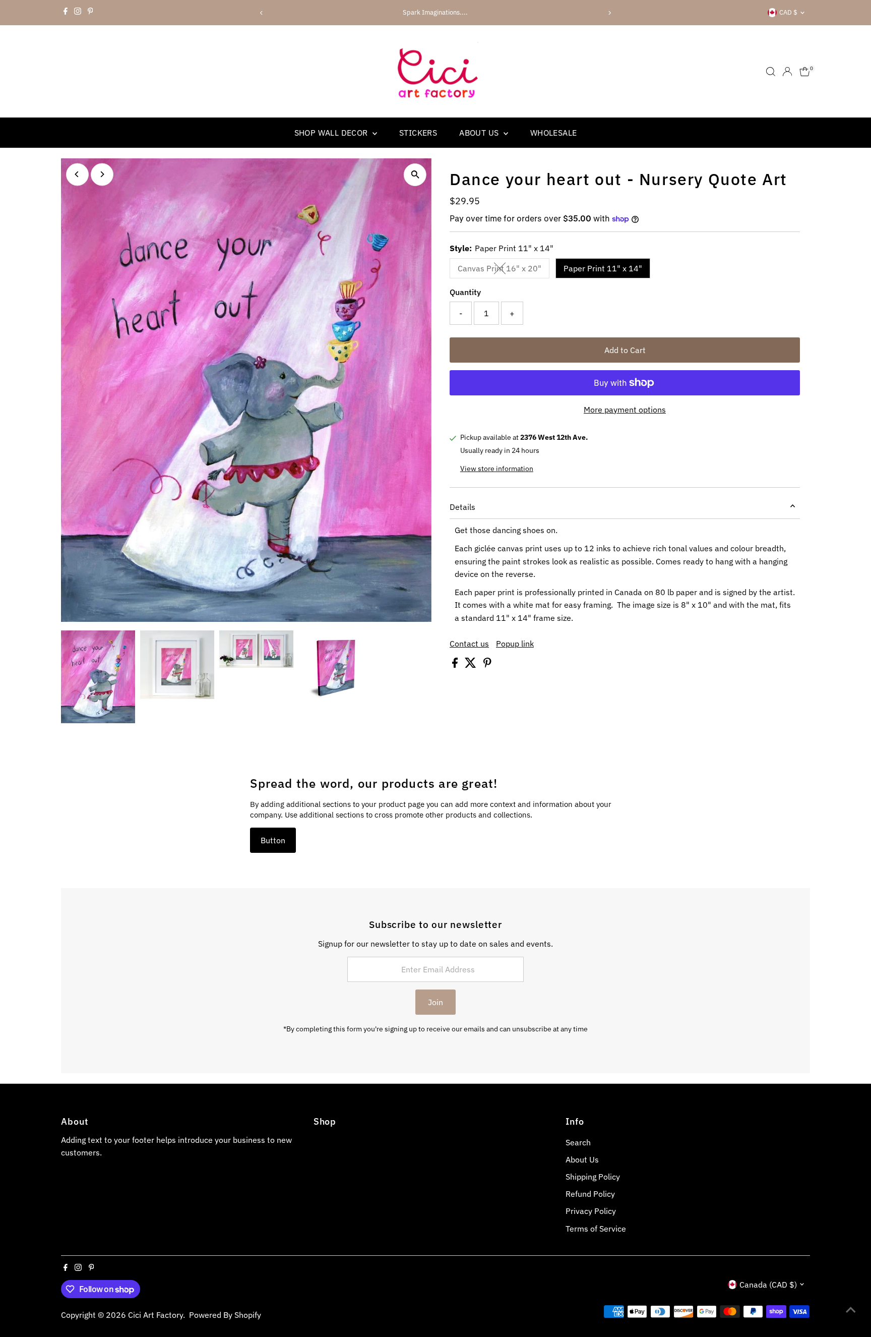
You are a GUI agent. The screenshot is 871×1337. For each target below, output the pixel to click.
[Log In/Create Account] (787, 71)
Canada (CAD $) (768, 1285)
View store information (496, 468)
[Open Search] (770, 71)
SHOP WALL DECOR (332, 133)
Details (462, 507)
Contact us (469, 644)
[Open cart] (804, 71)
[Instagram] (78, 13)
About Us (582, 1159)
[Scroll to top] (851, 1309)
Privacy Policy (591, 1211)
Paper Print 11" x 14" (603, 268)
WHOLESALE (553, 133)
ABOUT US (480, 133)
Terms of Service (596, 1229)
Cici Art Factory (155, 1315)
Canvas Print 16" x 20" (503, 270)
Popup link (515, 644)
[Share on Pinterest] (487, 665)
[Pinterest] (90, 13)
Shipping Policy (593, 1177)
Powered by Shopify (225, 1315)
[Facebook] (65, 13)
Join (435, 1002)
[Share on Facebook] (456, 665)
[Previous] (261, 13)
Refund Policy (590, 1194)
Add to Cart (625, 350)
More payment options (625, 409)
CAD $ (788, 12)
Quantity (465, 292)
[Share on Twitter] (471, 665)
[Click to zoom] (415, 174)
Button (273, 840)
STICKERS (418, 133)
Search (578, 1142)
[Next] (609, 13)
